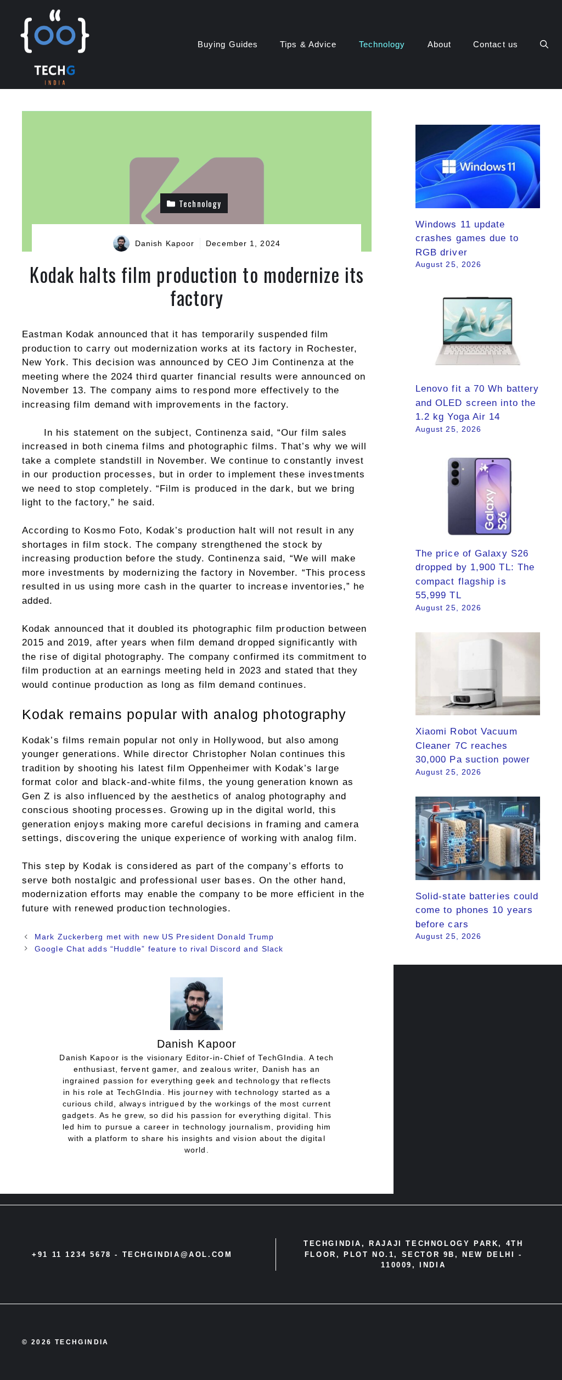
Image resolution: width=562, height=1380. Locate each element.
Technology (382, 44)
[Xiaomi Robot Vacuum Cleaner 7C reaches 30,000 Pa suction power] (477, 708)
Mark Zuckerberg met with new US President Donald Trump (154, 936)
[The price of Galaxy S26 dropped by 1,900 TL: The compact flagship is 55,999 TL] (477, 530)
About (440, 44)
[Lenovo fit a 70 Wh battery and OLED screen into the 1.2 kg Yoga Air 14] (477, 365)
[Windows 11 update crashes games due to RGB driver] (477, 201)
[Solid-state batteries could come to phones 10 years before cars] (477, 872)
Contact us (495, 44)
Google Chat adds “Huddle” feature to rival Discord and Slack (159, 948)
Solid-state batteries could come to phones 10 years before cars (477, 910)
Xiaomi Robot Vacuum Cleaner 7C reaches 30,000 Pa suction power (472, 745)
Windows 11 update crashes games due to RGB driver (467, 238)
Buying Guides (228, 44)
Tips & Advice (308, 44)
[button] (544, 44)
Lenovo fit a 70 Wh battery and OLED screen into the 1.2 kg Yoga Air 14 (477, 402)
